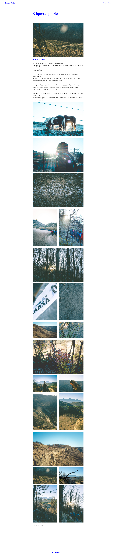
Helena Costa (10, 3)
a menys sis (39, 59)
